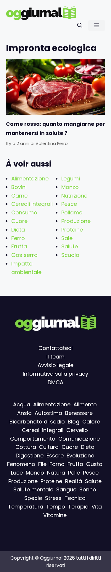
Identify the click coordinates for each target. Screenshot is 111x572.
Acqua (21, 404)
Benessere (79, 413)
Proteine (72, 229)
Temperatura (25, 506)
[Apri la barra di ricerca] (79, 25)
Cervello (77, 430)
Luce (17, 472)
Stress (53, 498)
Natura (56, 472)
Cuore (19, 221)
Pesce (69, 204)
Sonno (87, 489)
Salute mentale (33, 489)
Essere (55, 455)
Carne (19, 195)
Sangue (66, 489)
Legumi (70, 178)
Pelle (74, 472)
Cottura (25, 447)
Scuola (70, 255)
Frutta (19, 246)
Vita (96, 506)
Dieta (18, 229)
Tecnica (75, 498)
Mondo (35, 472)
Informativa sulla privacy (55, 373)
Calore (91, 421)
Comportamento (32, 438)
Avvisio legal (54, 365)
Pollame (71, 212)
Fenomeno (21, 463)
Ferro (18, 238)
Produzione (76, 221)
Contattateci (55, 348)
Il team (55, 356)
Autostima (48, 413)
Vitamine (55, 515)
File (42, 463)
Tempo (55, 506)
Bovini (19, 187)
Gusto (94, 463)
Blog (73, 421)
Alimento (85, 404)
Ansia (24, 413)
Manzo (70, 187)
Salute (69, 246)
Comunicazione (79, 438)
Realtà (73, 481)
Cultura (49, 447)
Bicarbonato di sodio (37, 421)
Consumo (24, 212)
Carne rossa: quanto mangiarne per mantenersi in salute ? (55, 128)
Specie (33, 498)
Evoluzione (80, 455)
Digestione (30, 455)
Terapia (78, 506)
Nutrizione (74, 195)
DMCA (55, 382)
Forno (57, 463)
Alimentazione (30, 178)
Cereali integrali (32, 204)
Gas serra (24, 255)
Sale (67, 238)
